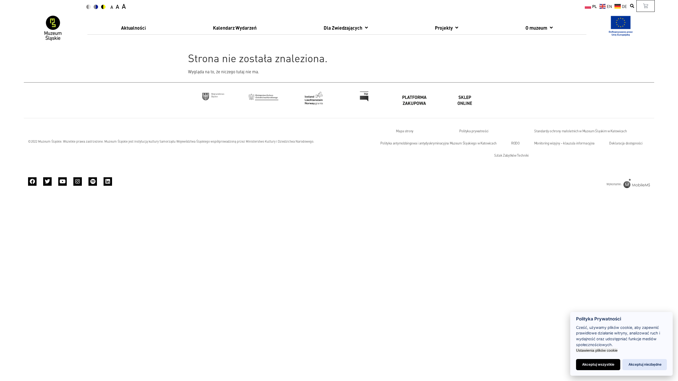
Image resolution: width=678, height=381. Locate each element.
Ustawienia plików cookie (597, 350)
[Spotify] (92, 181)
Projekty (444, 27)
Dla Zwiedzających (343, 27)
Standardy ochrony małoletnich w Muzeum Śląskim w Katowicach (580, 131)
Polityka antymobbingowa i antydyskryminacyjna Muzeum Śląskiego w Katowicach (438, 143)
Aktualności (133, 27)
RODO (515, 143)
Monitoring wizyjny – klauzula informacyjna (564, 143)
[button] (632, 6)
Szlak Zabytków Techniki (511, 155)
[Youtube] (62, 181)
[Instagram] (77, 181)
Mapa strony (404, 131)
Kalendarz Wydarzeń (234, 27)
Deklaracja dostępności (625, 143)
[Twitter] (47, 181)
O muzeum (536, 27)
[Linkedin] (108, 181)
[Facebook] (32, 181)
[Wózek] (645, 6)
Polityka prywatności (473, 131)
